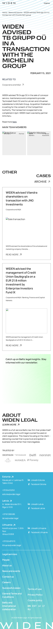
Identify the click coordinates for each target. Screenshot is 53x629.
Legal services (9, 554)
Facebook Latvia (38, 508)
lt (43, 605)
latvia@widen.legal (10, 518)
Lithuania (7, 524)
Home (4, 12)
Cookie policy (35, 600)
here (14, 121)
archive (40, 181)
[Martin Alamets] (39, 143)
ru (29, 609)
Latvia (5, 500)
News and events (15, 12)
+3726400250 (8, 490)
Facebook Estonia (38, 484)
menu (47, 3)
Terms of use (35, 589)
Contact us (8, 576)
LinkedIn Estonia (38, 480)
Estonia (6, 476)
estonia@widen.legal (11, 494)
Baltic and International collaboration (9, 606)
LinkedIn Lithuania (38, 528)
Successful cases (11, 587)
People (6, 559)
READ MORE (12, 254)
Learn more (9, 424)
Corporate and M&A (11, 84)
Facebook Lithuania (39, 532)
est (34, 605)
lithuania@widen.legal (11, 545)
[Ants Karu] (14, 143)
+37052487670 (8, 541)
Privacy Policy (35, 594)
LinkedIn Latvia (37, 504)
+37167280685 (8, 514)
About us (7, 565)
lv (39, 605)
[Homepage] (8, 3)
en (29, 605)
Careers (6, 582)
